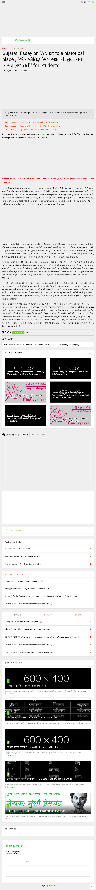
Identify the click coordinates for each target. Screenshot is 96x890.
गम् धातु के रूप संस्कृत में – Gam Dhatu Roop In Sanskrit (33, 747)
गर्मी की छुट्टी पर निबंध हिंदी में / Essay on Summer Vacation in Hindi (27, 589)
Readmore (11, 694)
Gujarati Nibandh (17, 48)
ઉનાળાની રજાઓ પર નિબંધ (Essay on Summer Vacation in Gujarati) (28, 604)
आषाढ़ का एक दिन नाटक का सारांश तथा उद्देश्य (26, 685)
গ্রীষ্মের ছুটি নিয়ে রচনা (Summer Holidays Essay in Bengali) (24, 581)
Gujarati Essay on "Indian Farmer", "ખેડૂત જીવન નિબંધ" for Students (31, 122)
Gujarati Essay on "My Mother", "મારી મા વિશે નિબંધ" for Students (30, 129)
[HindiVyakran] (22, 41)
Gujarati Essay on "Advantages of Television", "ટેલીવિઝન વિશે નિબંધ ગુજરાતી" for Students (24, 418)
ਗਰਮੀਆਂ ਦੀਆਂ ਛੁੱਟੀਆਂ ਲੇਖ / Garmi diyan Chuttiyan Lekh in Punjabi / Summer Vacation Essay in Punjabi (41, 596)
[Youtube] (3, 2)
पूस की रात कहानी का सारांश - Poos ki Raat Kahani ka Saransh (36, 810)
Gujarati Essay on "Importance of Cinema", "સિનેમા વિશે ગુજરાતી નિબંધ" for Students (25, 373)
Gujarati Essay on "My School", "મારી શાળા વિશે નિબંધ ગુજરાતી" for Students (69, 419)
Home (4, 48)
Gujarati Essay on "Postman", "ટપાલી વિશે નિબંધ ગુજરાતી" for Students (32, 126)
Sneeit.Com (52, 885)
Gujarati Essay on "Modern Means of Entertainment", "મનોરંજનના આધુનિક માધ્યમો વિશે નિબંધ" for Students (70, 395)
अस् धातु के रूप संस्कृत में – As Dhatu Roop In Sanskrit (32, 717)
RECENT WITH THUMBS (16, 574)
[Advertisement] (48, 20)
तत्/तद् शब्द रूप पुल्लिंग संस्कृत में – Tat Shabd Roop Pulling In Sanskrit (39, 779)
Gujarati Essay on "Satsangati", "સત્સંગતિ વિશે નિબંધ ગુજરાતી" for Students (24, 396)
